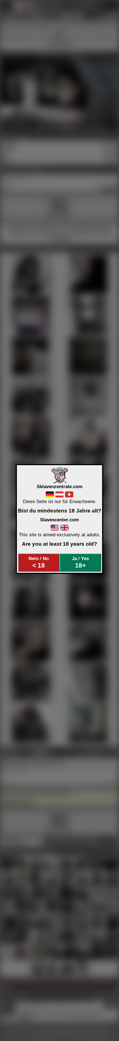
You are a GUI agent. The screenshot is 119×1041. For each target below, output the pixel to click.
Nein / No (39, 562)
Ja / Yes (80, 562)
